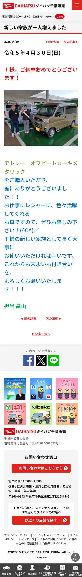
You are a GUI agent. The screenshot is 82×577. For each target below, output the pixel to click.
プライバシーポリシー (17, 535)
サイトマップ (26, 539)
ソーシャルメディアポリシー (50, 535)
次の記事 (69, 42)
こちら (59, 16)
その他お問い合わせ (75, 574)
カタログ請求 (62, 574)
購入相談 (32, 573)
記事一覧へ (42, 333)
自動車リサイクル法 (54, 543)
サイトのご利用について (51, 539)
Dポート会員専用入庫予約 (47, 574)
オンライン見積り (19, 574)
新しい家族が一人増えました (35, 27)
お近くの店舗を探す (41, 520)
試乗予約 (6, 573)
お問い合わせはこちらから (41, 467)
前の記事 (53, 42)
